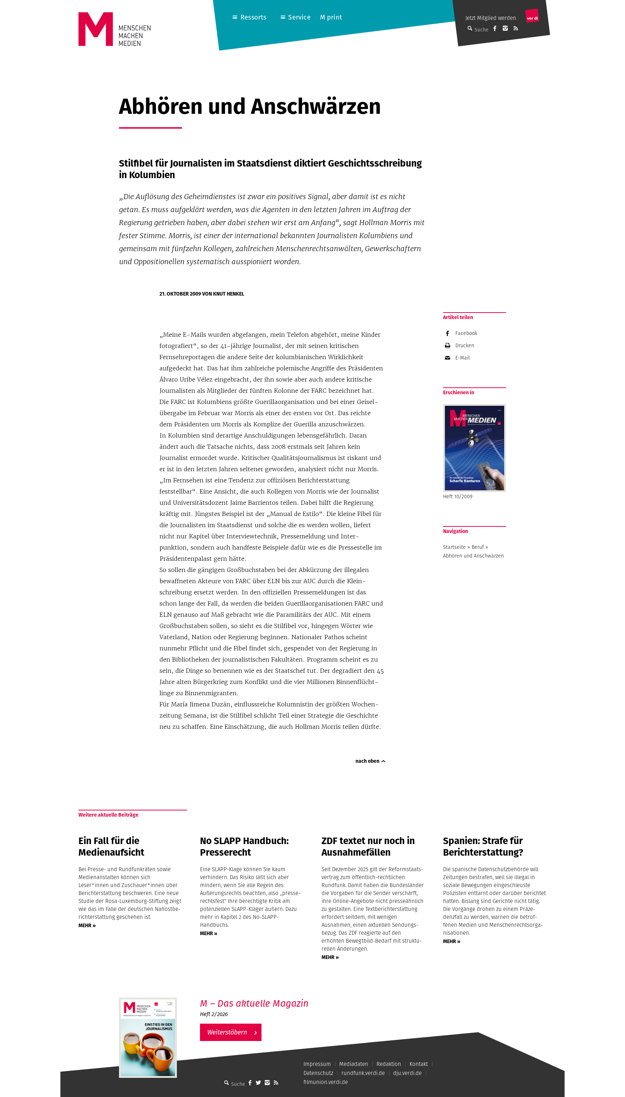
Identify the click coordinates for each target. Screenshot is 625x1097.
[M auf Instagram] (505, 28)
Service (299, 17)
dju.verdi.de (407, 1073)
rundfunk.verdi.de (363, 1073)
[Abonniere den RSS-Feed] (515, 28)
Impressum (317, 1064)
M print (331, 17)
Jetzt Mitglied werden (490, 18)
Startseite (454, 547)
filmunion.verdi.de (325, 1082)
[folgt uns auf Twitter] (258, 1082)
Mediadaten (353, 1064)
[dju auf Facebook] (494, 28)
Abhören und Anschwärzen (473, 555)
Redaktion (389, 1064)
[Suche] (226, 1082)
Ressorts (253, 17)
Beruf (478, 547)
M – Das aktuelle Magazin (254, 1003)
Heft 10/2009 (457, 496)
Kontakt (418, 1064)
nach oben (367, 761)
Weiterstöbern (227, 1032)
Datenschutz (318, 1073)
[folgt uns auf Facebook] (250, 1082)
